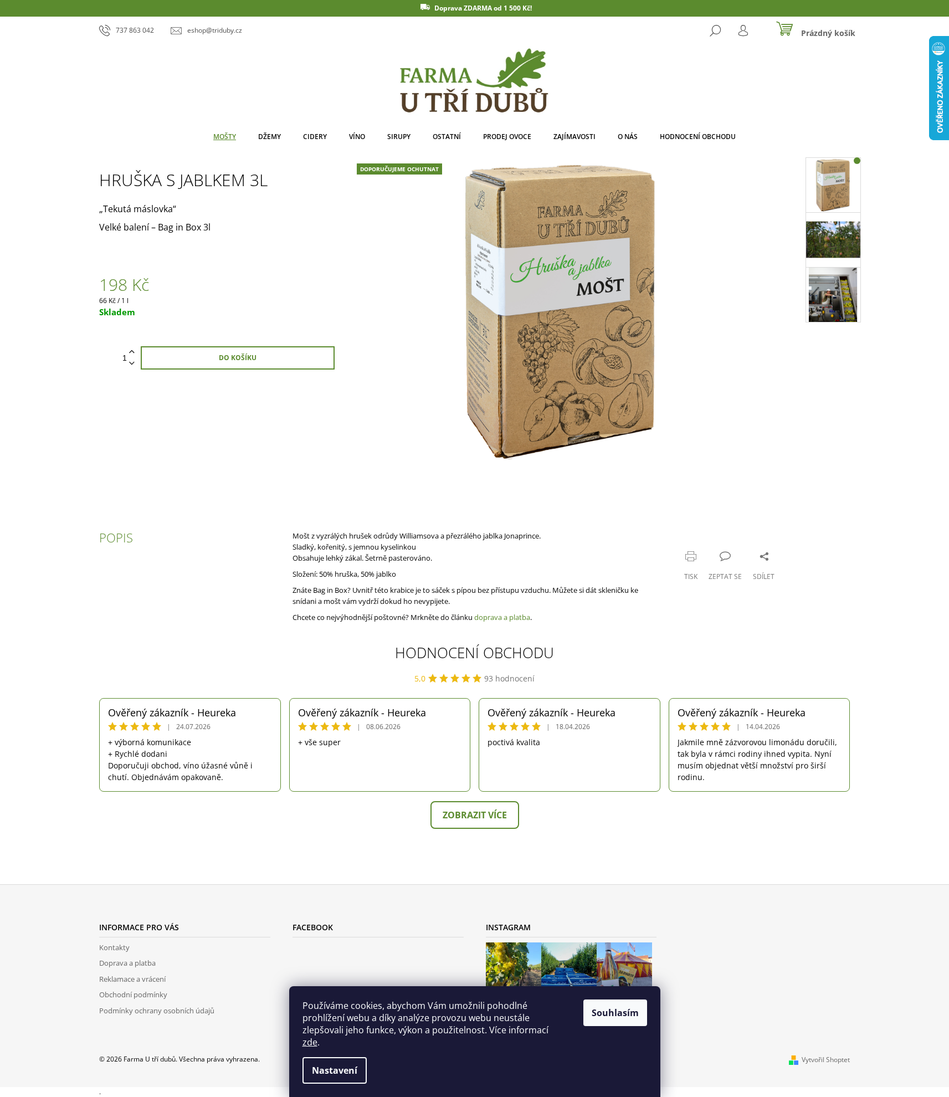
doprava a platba (502, 617)
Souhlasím (615, 1013)
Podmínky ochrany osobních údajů (156, 1011)
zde (309, 1042)
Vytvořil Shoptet (826, 1059)
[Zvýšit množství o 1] (131, 352)
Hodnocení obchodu (474, 653)
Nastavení (334, 1070)
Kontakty (114, 947)
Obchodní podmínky (133, 994)
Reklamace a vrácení (132, 979)
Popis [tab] (116, 537)
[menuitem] (224, 137)
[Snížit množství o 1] (131, 364)
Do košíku (238, 357)
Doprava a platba (127, 963)
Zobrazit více (475, 815)
